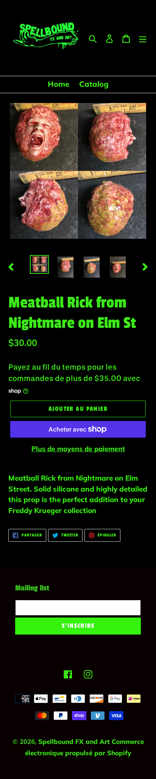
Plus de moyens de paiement (78, 448)
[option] (40, 264)
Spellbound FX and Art (75, 741)
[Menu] (142, 38)
